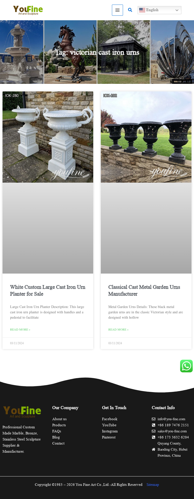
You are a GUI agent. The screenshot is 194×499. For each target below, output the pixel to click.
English (151, 10)
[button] (130, 10)
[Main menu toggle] (117, 10)
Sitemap (153, 485)
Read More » (20, 329)
